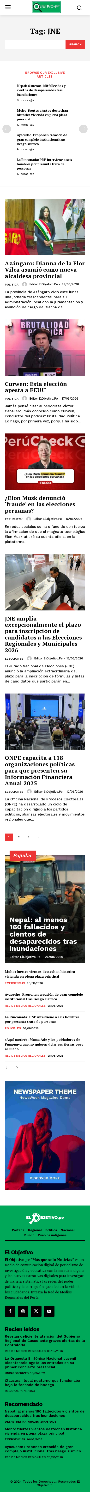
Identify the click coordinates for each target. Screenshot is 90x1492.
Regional (12, 1391)
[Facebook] (10, 1311)
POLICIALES (13, 1028)
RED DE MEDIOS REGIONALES (25, 1005)
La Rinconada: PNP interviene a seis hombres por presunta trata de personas (44, 164)
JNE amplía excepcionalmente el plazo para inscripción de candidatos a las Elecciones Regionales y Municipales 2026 (43, 634)
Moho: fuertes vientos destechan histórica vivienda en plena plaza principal (42, 114)
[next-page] (83, 129)
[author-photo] (25, 284)
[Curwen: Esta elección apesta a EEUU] (45, 347)
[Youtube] (49, 1311)
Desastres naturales (22, 1421)
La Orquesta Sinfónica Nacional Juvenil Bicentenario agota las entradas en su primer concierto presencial (40, 1362)
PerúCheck (14, 519)
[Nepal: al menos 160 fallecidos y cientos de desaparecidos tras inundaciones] (45, 909)
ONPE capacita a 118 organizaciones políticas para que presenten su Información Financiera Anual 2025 (40, 770)
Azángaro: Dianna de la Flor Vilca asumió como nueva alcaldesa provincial (45, 269)
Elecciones (14, 658)
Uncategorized (17, 1373)
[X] (36, 1311)
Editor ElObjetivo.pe (43, 284)
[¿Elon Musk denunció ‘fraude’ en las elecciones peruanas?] (45, 461)
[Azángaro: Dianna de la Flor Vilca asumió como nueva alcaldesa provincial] (45, 227)
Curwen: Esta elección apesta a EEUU (36, 387)
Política (11, 284)
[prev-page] (6, 129)
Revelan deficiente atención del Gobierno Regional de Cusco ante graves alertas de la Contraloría (45, 1340)
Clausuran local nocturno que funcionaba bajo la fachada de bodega (42, 1382)
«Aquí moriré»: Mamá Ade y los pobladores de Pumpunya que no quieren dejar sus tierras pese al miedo (44, 1044)
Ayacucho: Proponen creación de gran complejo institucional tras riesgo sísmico (42, 139)
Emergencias (15, 983)
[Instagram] (23, 1311)
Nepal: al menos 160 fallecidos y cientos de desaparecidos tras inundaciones (41, 90)
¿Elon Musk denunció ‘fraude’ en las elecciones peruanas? (40, 504)
